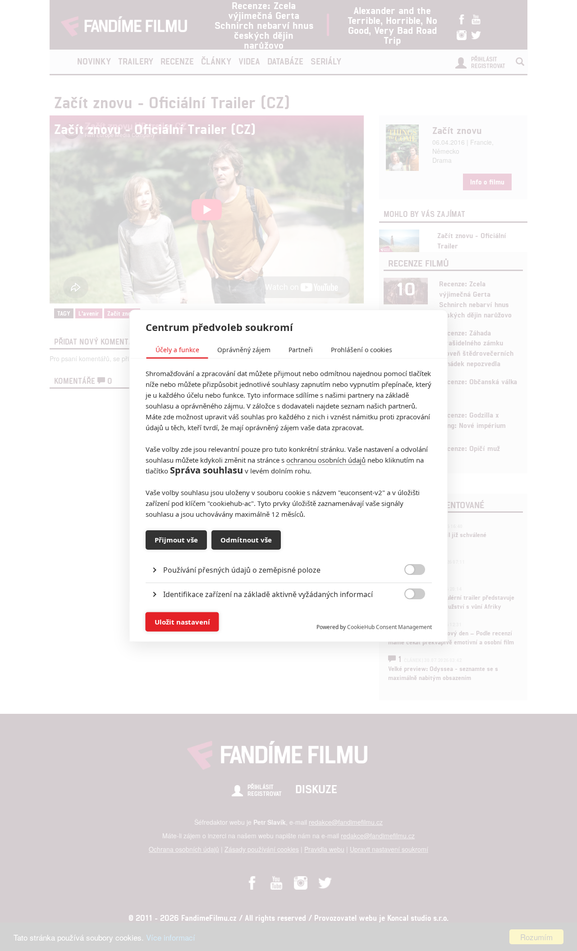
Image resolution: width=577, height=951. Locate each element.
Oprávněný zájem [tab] (243, 349)
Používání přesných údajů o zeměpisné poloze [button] (242, 569)
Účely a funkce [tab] (177, 349)
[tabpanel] (289, 549)
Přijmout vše (176, 539)
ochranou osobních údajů (326, 459)
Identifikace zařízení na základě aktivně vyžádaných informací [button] (268, 594)
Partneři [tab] (300, 349)
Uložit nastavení (182, 621)
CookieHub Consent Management (389, 626)
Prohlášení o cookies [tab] (361, 349)
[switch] (407, 617)
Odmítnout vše (246, 539)
